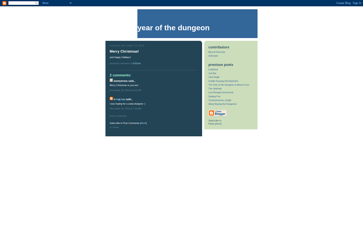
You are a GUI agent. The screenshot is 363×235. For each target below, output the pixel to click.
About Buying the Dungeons (222, 104)
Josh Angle (214, 77)
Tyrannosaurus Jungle (219, 100)
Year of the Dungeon (173, 28)
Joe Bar (212, 73)
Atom (143, 123)
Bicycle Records (216, 52)
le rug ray (119, 99)
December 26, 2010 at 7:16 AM (125, 108)
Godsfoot (213, 69)
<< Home (114, 127)
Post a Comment (118, 116)
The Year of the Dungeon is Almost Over (228, 85)
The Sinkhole (215, 88)
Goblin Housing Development (223, 81)
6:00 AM (137, 63)
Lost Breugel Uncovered (220, 92)
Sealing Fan (214, 96)
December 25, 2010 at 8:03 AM (125, 90)
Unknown (213, 55)
